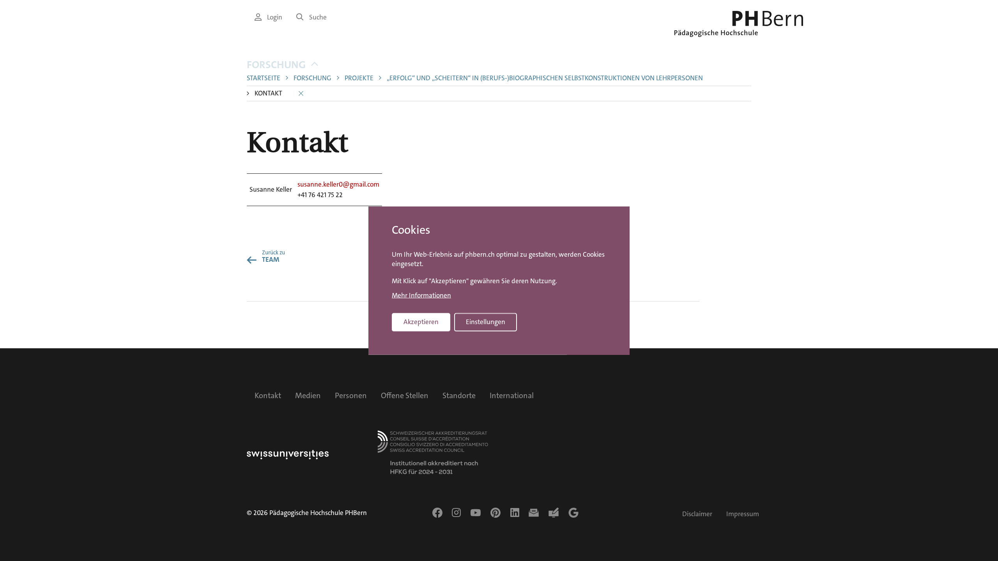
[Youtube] (476, 513)
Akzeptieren (421, 322)
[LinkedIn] (514, 513)
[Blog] (554, 513)
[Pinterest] (495, 513)
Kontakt (268, 395)
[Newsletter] (534, 513)
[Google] (573, 513)
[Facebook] (437, 513)
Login (274, 17)
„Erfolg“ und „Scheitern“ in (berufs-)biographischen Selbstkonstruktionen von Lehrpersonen (545, 78)
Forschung (276, 65)
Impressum (742, 514)
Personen (351, 395)
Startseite (263, 78)
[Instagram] (456, 513)
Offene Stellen (404, 395)
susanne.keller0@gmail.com (338, 184)
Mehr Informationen (421, 296)
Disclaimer (697, 514)
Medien (308, 395)
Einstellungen (485, 322)
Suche (318, 17)
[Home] (738, 24)
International (512, 395)
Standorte (459, 395)
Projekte (359, 78)
